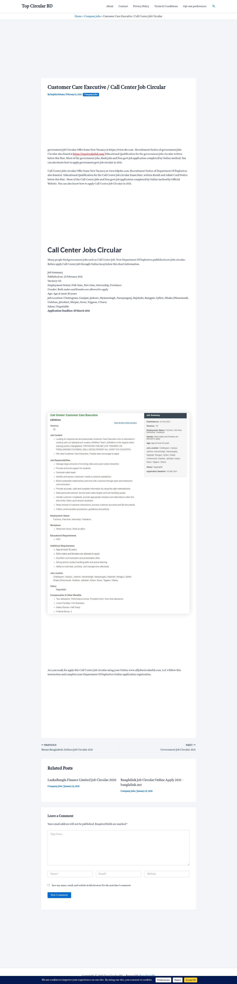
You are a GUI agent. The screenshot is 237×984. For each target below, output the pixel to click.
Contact (123, 6)
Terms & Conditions (166, 6)
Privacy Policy (141, 6)
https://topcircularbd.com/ (89, 154)
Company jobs (92, 16)
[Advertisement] (118, 54)
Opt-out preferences (195, 6)
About (109, 6)
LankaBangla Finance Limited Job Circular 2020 (82, 780)
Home (78, 16)
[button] (213, 6)
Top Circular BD (37, 6)
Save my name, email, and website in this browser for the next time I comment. (91, 885)
